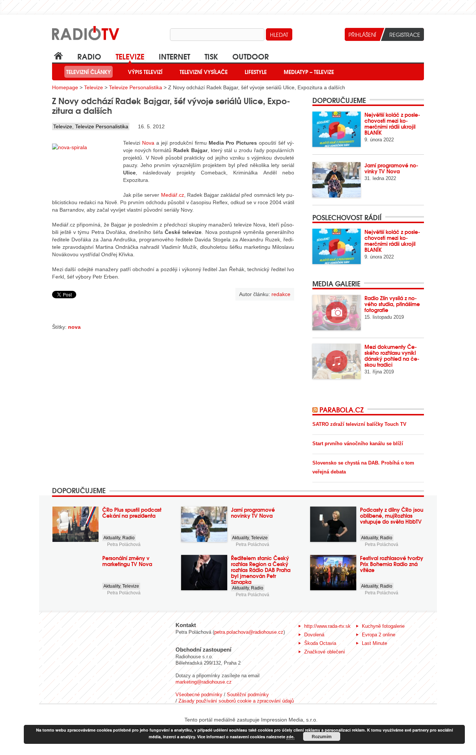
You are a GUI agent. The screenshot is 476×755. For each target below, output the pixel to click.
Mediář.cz (172, 195)
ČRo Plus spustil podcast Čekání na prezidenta (131, 512)
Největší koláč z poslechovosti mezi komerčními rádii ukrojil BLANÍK (392, 123)
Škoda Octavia (320, 643)
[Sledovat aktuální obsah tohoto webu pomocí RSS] (315, 409)
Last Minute (374, 643)
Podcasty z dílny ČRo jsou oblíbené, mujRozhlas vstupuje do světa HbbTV (391, 515)
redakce (280, 294)
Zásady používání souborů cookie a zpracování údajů (236, 701)
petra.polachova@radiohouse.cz (248, 632)
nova (74, 327)
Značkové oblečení (324, 652)
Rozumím (322, 736)
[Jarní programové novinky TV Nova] (336, 179)
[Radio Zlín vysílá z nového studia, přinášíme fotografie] (336, 312)
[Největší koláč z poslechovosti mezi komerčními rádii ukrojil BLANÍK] (336, 129)
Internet (174, 56)
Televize (130, 56)
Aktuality (111, 537)
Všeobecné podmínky (199, 694)
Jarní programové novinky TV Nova (391, 168)
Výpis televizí (145, 72)
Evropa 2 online (378, 634)
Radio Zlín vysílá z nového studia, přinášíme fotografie (392, 304)
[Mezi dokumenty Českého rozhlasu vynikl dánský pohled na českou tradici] (336, 361)
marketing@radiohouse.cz (204, 682)
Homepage (65, 87)
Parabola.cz (341, 409)
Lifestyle (256, 72)
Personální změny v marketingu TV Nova (127, 561)
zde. (290, 736)
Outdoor (250, 56)
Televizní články (88, 72)
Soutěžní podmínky (248, 694)
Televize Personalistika (135, 87)
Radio (89, 56)
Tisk (211, 56)
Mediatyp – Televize (309, 72)
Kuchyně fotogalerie (383, 626)
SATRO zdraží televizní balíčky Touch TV (359, 424)
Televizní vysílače (204, 72)
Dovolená (314, 634)
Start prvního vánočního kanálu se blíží (357, 443)
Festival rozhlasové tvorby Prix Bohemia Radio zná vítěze (391, 564)
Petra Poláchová (124, 544)
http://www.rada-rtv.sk (327, 626)
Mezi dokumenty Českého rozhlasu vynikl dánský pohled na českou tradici (391, 356)
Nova (148, 143)
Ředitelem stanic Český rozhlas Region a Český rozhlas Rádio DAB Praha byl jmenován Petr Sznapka (260, 570)
